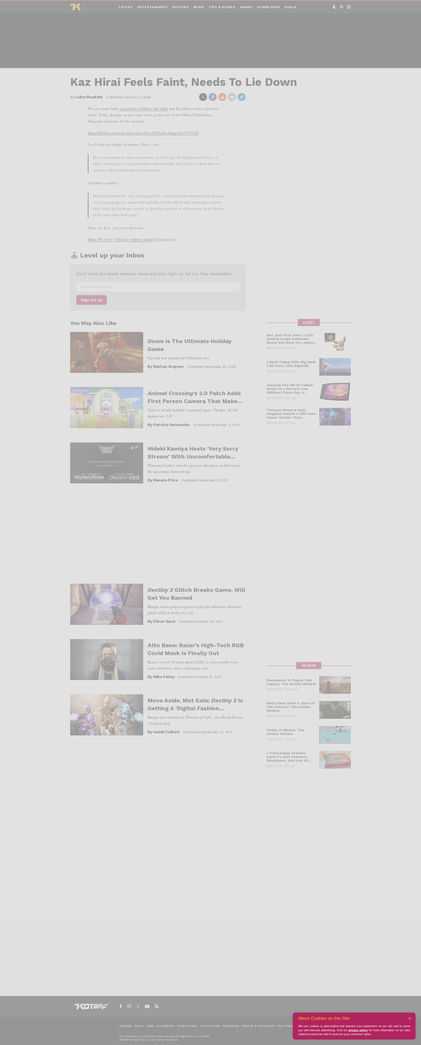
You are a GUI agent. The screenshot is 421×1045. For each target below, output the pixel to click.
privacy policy (358, 1030)
